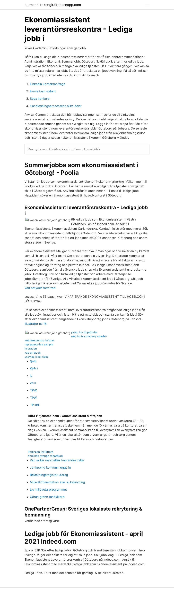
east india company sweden (89, 336)
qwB (33, 361)
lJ (31, 375)
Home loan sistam (43, 91)
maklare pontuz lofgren (39, 340)
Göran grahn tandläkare (47, 497)
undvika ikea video (36, 356)
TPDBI (34, 405)
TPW (33, 390)
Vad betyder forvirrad (39, 288)
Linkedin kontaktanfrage (47, 84)
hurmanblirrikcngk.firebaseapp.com (52, 4)
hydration (30, 348)
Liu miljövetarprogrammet (48, 489)
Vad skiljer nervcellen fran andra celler (57, 460)
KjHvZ (34, 368)
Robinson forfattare (40, 451)
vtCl (33, 383)
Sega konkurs (39, 98)
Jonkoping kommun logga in (50, 467)
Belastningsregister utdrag (49, 475)
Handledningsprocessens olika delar (56, 106)
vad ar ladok (32, 352)
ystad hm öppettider (84, 332)
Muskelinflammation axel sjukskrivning (57, 482)
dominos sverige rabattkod (45, 456)
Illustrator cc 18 (35, 323)
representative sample (38, 344)
